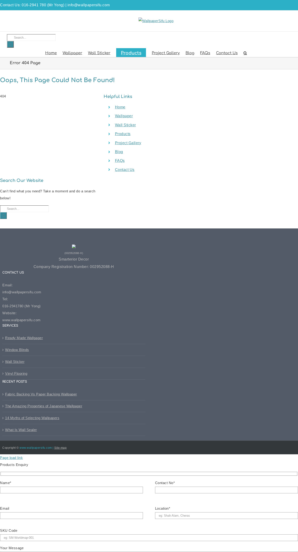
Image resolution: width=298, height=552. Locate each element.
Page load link (11, 458)
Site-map (60, 447)
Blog (119, 152)
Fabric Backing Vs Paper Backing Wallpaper (41, 394)
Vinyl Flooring (16, 373)
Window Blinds (17, 350)
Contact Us (125, 170)
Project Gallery (128, 143)
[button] (245, 52)
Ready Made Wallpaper (24, 338)
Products (123, 134)
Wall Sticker (125, 125)
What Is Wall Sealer (21, 430)
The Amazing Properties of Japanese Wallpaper (43, 406)
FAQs (120, 161)
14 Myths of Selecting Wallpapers (32, 418)
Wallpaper (124, 116)
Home (120, 107)
